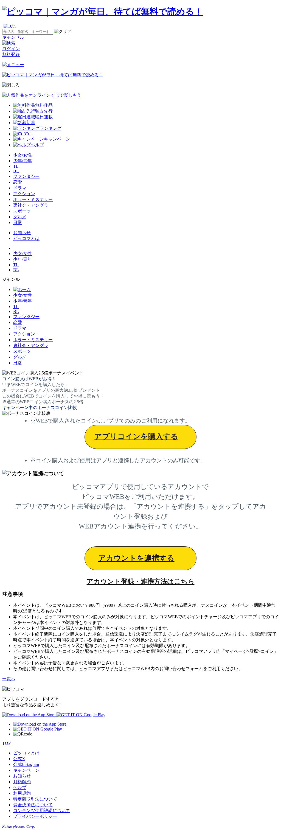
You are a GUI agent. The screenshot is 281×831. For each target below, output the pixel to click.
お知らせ (22, 232)
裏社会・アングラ (30, 205)
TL (16, 166)
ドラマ (19, 188)
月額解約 (22, 781)
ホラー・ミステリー (33, 199)
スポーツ (22, 211)
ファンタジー (26, 176)
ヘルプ (19, 787)
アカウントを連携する (136, 558)
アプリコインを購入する (136, 436)
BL (16, 171)
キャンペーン (26, 770)
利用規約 (22, 793)
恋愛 (17, 182)
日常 (17, 222)
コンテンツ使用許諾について (41, 810)
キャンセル (13, 37)
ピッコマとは (26, 238)
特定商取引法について (35, 799)
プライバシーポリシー (35, 816)
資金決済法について (33, 804)
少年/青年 (22, 160)
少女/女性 (22, 155)
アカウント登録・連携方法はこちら (141, 581)
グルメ (19, 216)
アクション (24, 193)
